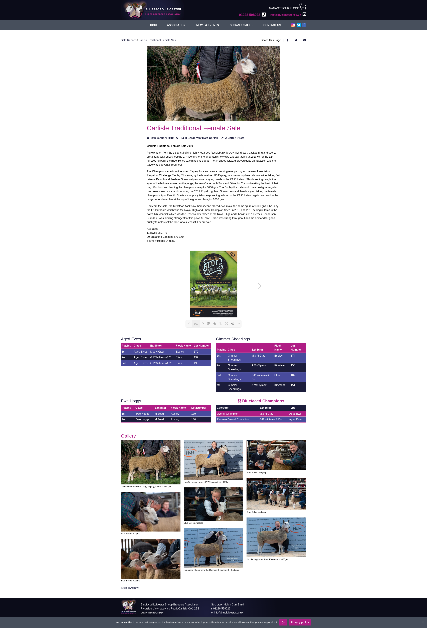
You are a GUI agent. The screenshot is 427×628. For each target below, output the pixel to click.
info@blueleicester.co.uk (228, 612)
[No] (422, 622)
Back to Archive (130, 587)
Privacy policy (300, 622)
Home (154, 25)
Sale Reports (129, 40)
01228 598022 (221, 608)
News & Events (207, 25)
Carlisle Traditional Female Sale (157, 40)
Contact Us (272, 25)
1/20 (196, 324)
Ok (283, 622)
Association (176, 25)
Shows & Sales (241, 25)
